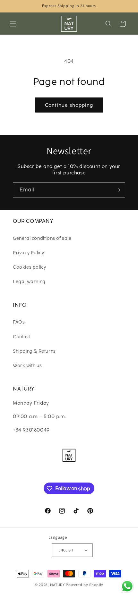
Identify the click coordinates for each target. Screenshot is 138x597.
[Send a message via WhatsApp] (127, 586)
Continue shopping (69, 105)
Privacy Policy (28, 253)
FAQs (19, 322)
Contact (21, 337)
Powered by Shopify (84, 585)
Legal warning (29, 281)
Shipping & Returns (34, 351)
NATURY (57, 585)
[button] (13, 24)
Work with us (27, 365)
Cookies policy (29, 267)
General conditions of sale (42, 238)
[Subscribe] (118, 190)
